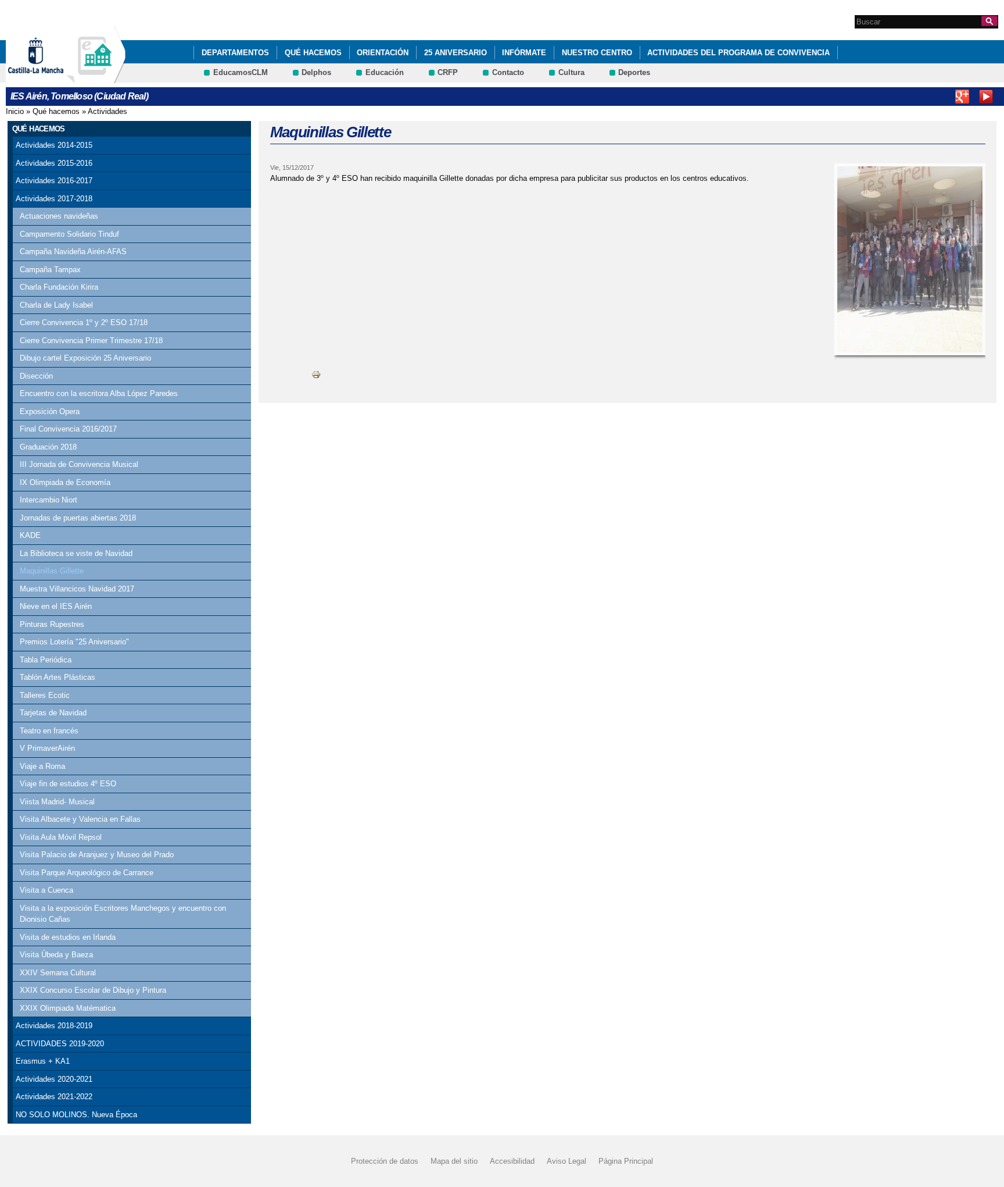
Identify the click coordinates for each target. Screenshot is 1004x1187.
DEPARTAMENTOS (235, 52)
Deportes (634, 72)
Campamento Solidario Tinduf (69, 234)
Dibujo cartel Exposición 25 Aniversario (85, 358)
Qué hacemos (313, 52)
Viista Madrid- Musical (57, 801)
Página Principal (625, 1161)
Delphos (316, 72)
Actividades (107, 111)
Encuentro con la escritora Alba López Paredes (99, 393)
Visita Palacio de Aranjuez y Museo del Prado (97, 854)
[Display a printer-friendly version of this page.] (316, 374)
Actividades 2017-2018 (54, 198)
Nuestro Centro (597, 52)
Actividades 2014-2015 (54, 145)
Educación (384, 72)
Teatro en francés (49, 730)
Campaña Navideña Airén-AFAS (73, 251)
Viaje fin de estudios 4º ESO (68, 783)
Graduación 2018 (48, 447)
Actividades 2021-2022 (54, 1096)
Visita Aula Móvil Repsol (61, 837)
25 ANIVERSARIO (455, 52)
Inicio (15, 111)
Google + (962, 97)
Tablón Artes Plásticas (57, 677)
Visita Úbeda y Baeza (56, 954)
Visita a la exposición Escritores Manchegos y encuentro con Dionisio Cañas (123, 914)
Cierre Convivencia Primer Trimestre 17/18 (91, 340)
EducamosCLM (240, 72)
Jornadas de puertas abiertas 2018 (78, 518)
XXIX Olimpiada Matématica (68, 1008)
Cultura (571, 72)
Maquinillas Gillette (52, 570)
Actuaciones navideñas (59, 216)
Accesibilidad (512, 1161)
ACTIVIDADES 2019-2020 (60, 1043)
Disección (36, 376)
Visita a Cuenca (46, 890)
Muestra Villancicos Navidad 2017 (77, 588)
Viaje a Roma (42, 766)
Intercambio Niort (48, 500)
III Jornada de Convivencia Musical (79, 464)
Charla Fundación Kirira (59, 287)
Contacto (508, 72)
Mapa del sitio (454, 1161)
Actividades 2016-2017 (54, 180)
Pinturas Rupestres (52, 624)
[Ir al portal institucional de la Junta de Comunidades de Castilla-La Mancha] (50, 77)
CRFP (448, 72)
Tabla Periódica (45, 659)
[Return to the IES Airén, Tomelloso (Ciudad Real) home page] (96, 77)
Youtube (986, 97)
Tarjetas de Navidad (53, 712)
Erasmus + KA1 (43, 1061)
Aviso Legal (566, 1161)
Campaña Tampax (50, 269)
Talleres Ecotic (45, 695)
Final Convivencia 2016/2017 (68, 429)
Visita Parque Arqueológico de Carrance (86, 872)
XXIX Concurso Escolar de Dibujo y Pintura (93, 990)
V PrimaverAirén (47, 748)
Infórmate (524, 52)
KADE (30, 535)
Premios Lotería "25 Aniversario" (74, 641)
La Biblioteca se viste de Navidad (76, 553)
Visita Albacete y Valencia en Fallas (80, 819)
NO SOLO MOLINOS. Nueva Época (76, 1114)
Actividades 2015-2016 (54, 163)
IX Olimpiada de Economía (65, 482)
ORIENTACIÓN (382, 52)
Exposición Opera (50, 411)
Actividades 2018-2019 (54, 1025)
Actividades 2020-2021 (54, 1079)
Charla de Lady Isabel (56, 305)
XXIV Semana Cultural (58, 972)
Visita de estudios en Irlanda (68, 937)
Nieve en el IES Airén (56, 606)
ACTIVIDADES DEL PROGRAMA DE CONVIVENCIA (738, 52)
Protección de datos (384, 1161)
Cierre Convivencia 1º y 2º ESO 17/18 (84, 322)
